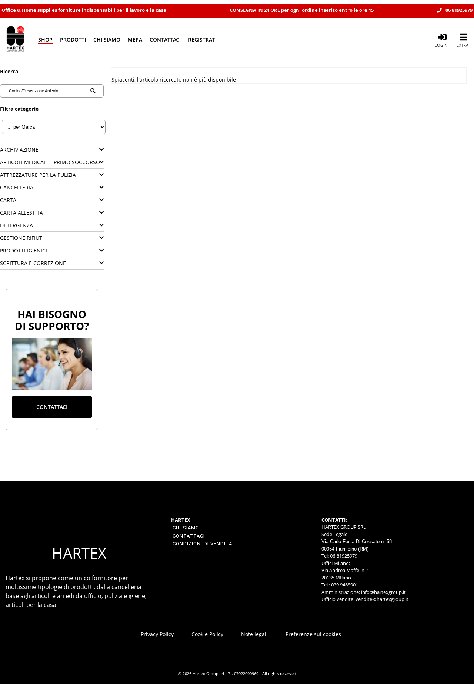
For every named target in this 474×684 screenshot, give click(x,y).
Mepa (135, 39)
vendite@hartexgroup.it (382, 599)
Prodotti (73, 39)
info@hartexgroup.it (383, 592)
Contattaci (165, 39)
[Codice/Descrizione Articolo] (93, 90)
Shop (45, 39)
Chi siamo (106, 39)
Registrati (202, 39)
